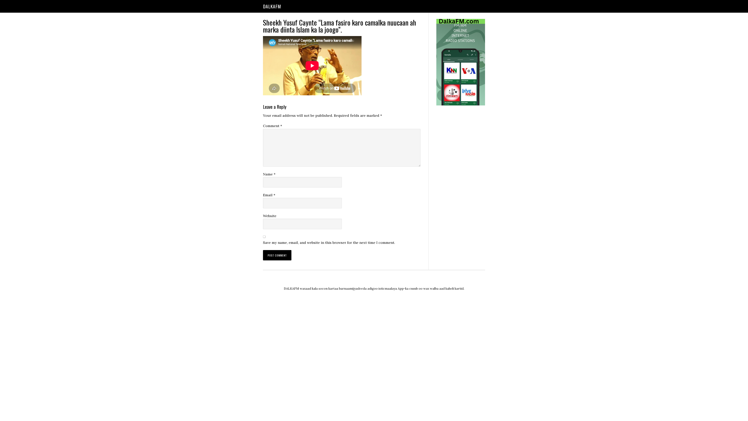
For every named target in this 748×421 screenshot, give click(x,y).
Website (269, 216)
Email (269, 195)
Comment (272, 126)
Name (269, 174)
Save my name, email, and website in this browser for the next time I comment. (329, 242)
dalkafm (272, 6)
